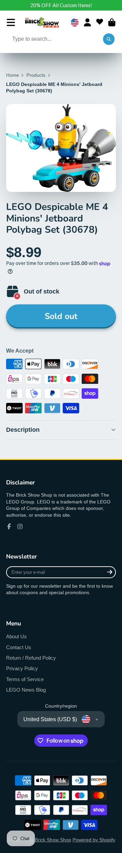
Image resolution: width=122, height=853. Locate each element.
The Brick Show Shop (48, 839)
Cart (112, 22)
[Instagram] (20, 526)
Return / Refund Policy (31, 658)
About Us (16, 636)
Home (12, 75)
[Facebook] (9, 526)
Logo (42, 22)
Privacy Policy (22, 668)
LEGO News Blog (26, 690)
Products (35, 75)
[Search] (109, 39)
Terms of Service (25, 679)
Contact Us (18, 647)
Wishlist (99, 22)
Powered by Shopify (94, 839)
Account (87, 22)
